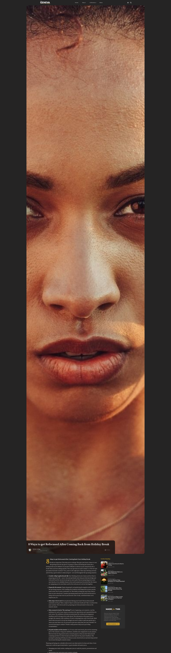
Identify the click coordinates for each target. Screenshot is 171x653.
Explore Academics (112, 624)
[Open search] (130, 2)
